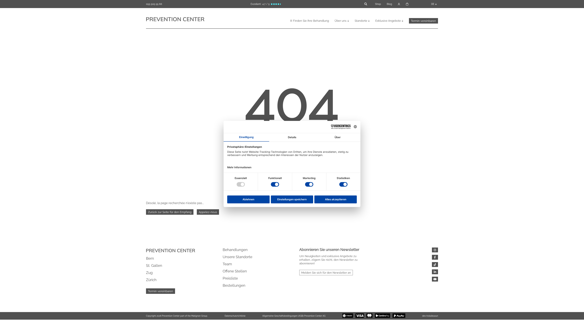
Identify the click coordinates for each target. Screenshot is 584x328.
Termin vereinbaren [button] (423, 20)
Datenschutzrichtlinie (235, 316)
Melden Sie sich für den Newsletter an (326, 272)
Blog (389, 4)
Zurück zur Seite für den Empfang (169, 212)
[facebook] (435, 257)
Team (227, 264)
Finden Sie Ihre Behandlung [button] (311, 20)
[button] (407, 4)
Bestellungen (234, 285)
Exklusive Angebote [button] (388, 20)
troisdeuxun (432, 316)
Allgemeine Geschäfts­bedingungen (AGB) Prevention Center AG (293, 316)
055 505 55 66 (154, 4)
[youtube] (435, 279)
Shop (378, 4)
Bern (150, 258)
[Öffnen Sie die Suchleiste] (365, 4)
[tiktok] (435, 264)
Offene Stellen (235, 271)
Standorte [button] (361, 20)
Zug (149, 272)
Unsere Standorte (237, 257)
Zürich (151, 280)
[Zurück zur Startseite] (175, 20)
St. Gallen (154, 265)
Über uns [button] (340, 20)
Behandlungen (235, 250)
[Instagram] (435, 250)
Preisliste (230, 278)
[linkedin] (435, 271)
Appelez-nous (208, 212)
